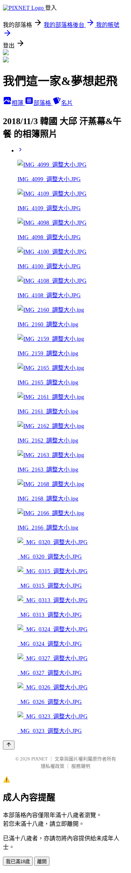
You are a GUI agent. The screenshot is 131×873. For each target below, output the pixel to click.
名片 (67, 103)
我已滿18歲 (18, 861)
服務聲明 (80, 766)
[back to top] (9, 745)
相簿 (18, 103)
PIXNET (39, 759)
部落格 (42, 103)
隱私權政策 (52, 766)
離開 (42, 861)
